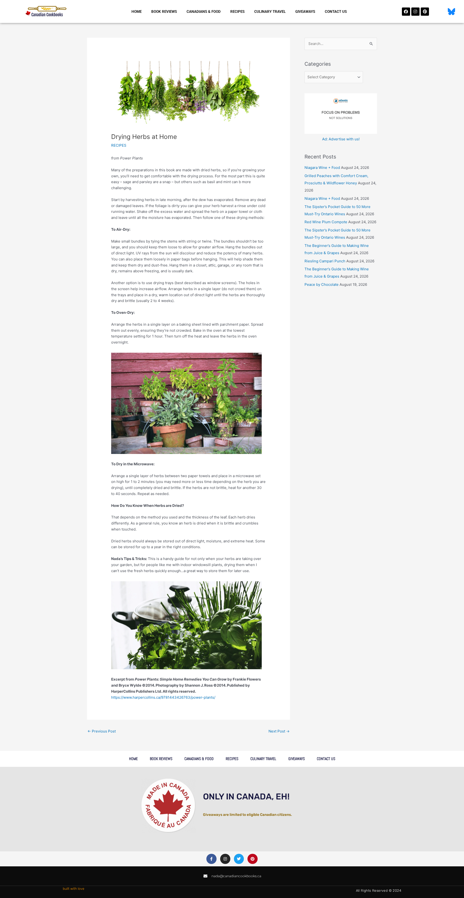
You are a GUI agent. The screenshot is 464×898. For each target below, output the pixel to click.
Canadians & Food (204, 11)
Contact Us (336, 11)
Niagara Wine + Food (322, 167)
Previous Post (101, 731)
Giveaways (305, 11)
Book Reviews (164, 11)
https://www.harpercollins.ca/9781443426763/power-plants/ (163, 697)
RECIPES (118, 145)
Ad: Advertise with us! (341, 139)
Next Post (279, 731)
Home (136, 11)
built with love (73, 889)
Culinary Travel (270, 11)
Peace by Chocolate (321, 284)
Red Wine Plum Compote (325, 222)
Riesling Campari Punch (324, 261)
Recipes (237, 11)
